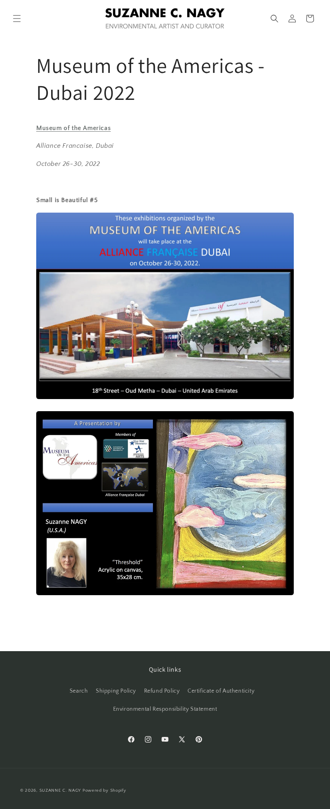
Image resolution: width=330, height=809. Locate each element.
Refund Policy (162, 691)
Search (79, 691)
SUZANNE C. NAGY (60, 790)
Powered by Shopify (104, 790)
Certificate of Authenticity (221, 691)
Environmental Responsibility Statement (165, 709)
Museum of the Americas (73, 128)
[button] (17, 18)
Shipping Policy (116, 691)
